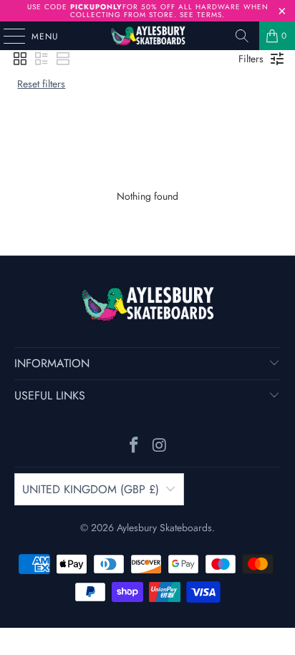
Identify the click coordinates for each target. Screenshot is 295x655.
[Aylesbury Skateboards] (147, 35)
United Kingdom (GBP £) (90, 489)
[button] (20, 58)
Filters (250, 59)
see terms (201, 14)
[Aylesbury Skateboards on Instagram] (159, 446)
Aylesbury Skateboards (164, 527)
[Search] (242, 35)
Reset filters (41, 84)
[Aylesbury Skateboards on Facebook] (134, 446)
